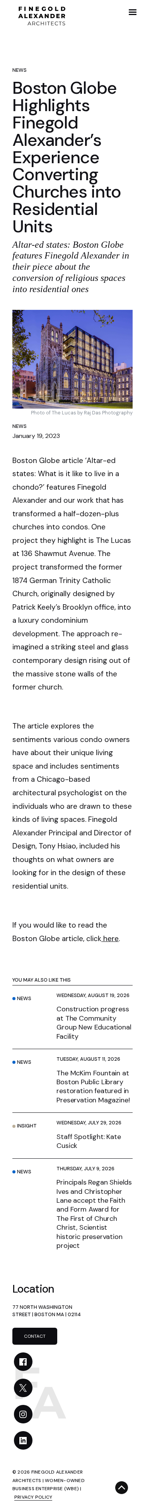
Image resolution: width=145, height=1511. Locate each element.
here (110, 938)
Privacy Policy (33, 1497)
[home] (39, 15)
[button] (132, 12)
